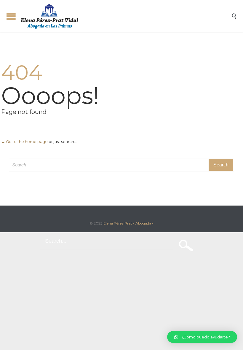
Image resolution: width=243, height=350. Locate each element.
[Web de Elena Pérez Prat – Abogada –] (126, 16)
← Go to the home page (24, 141)
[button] (202, 337)
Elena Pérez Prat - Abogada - (128, 223)
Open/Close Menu (11, 16)
